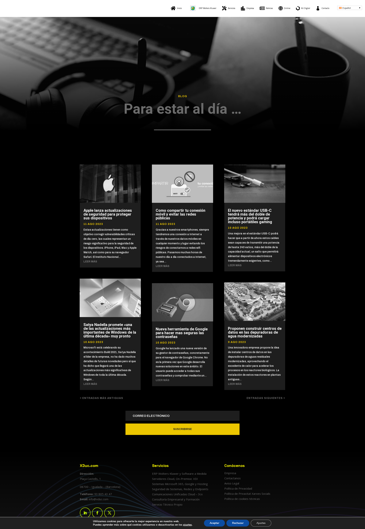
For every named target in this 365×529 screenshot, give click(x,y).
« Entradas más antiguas (101, 398)
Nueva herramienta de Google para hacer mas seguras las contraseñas (182, 333)
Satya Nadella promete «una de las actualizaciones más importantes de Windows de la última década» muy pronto (109, 330)
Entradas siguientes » (266, 398)
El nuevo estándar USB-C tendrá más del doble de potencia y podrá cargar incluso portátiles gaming (250, 216)
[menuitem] (176, 8)
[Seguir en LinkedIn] (85, 512)
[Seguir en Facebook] (97, 512)
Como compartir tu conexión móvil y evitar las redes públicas (180, 214)
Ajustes (261, 523)
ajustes (187, 525)
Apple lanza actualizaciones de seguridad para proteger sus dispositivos (107, 214)
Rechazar (238, 523)
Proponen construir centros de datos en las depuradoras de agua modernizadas (255, 332)
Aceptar (214, 523)
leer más (90, 261)
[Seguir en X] (109, 512)
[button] (349, 8)
